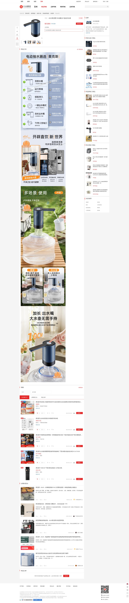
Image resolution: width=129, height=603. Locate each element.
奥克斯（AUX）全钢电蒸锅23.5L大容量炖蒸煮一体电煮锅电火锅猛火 (56, 487)
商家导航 (63, 6)
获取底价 (80, 23)
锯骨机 (98, 207)
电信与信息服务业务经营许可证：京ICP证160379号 (42, 592)
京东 (74, 413)
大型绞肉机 (99, 204)
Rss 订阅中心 (105, 599)
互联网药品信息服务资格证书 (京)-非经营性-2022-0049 (50, 593)
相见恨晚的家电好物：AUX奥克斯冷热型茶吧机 (50, 520)
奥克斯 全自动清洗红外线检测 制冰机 (47, 418)
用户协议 (68, 586)
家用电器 (33, 13)
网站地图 (42, 586)
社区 (35, 1)
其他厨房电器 (46, 13)
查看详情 (88, 33)
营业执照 (63, 593)
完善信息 (81, 49)
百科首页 (27, 13)
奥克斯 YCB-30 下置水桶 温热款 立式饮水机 (49, 468)
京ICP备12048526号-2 (58, 592)
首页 (22, 1)
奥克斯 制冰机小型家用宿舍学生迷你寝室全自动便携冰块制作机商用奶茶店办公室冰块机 (59, 402)
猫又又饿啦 (80, 532)
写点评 (66, 576)
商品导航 (44, 6)
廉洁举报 (59, 586)
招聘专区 (35, 586)
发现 (22, 401)
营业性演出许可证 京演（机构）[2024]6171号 (29, 593)
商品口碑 (43, 397)
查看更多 (81, 387)
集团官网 (78, 1)
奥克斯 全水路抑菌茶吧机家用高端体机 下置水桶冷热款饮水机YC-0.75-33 (58, 451)
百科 (41, 1)
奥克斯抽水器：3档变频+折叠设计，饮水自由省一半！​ (52, 504)
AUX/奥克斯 (96, 21)
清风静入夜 (80, 565)
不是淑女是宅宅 (79, 516)
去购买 (79, 413)
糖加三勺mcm (79, 549)
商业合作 (87, 1)
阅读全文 (38, 408)
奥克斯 (52, 13)
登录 (104, 1)
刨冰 (87, 204)
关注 (81, 18)
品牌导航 (53, 6)
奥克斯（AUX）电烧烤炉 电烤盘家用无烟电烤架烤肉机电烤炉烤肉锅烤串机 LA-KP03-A (59, 537)
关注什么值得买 (106, 597)
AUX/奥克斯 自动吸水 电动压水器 (53, 30)
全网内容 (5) (34, 397)
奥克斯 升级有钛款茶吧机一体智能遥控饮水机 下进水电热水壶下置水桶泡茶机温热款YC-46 (59, 435)
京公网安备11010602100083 (26, 592)
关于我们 (22, 586)
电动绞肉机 (88, 207)
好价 (28, 1)
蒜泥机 (98, 210)
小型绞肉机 (88, 210)
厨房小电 (39, 13)
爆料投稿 (95, 1)
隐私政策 (75, 586)
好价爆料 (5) (24, 397)
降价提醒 (53, 23)
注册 (107, 1)
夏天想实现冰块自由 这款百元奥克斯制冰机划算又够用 (52, 553)
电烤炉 (87, 202)
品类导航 (72, 6)
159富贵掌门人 (79, 499)
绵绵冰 (98, 202)
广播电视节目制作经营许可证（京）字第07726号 (29, 594)
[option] (25, 42)
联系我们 (29, 586)
